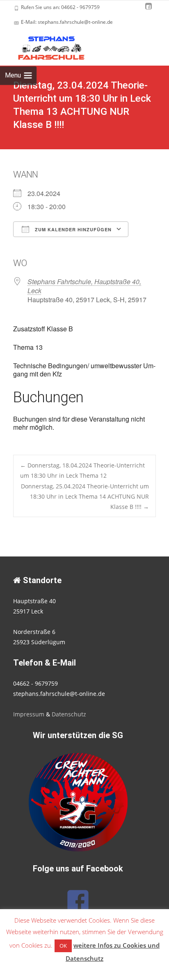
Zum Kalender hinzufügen (72, 229)
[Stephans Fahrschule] (44, 46)
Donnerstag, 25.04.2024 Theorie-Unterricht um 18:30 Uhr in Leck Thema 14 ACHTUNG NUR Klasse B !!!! (85, 496)
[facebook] (148, 10)
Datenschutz (69, 714)
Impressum (28, 714)
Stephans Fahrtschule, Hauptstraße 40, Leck (84, 286)
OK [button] (63, 945)
